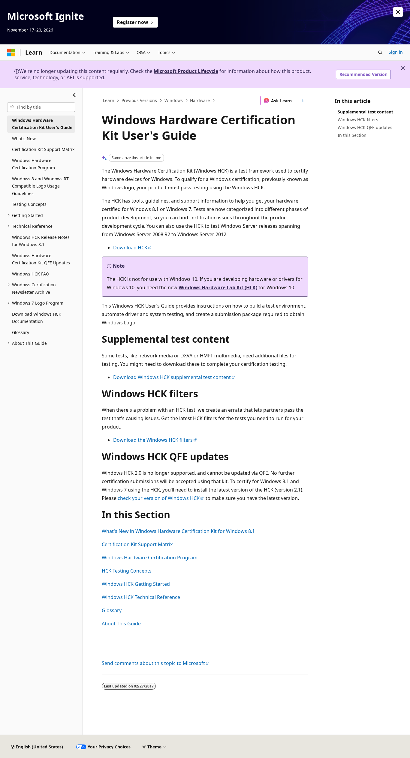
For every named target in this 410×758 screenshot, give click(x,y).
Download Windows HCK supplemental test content (172, 377)
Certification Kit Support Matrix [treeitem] (43, 149)
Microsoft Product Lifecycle (186, 71)
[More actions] (303, 100)
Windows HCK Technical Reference (141, 597)
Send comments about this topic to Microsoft (153, 663)
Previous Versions (139, 100)
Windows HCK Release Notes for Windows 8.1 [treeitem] (41, 241)
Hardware (200, 100)
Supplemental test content (365, 112)
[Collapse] (74, 95)
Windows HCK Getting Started (136, 584)
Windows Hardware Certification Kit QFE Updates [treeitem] (41, 259)
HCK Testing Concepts (127, 570)
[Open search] (380, 52)
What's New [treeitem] (24, 138)
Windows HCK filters (358, 119)
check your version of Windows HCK (159, 498)
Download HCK (130, 247)
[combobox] (41, 107)
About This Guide (121, 623)
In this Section (352, 135)
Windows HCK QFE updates (365, 127)
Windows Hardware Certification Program (149, 557)
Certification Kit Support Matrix (137, 544)
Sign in (396, 52)
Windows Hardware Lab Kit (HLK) (218, 287)
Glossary (112, 610)
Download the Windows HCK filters (153, 440)
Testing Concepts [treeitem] (29, 204)
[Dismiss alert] (398, 12)
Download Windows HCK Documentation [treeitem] (36, 317)
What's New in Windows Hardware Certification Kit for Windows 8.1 (178, 531)
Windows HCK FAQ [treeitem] (30, 274)
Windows (173, 100)
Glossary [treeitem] (20, 332)
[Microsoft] (11, 52)
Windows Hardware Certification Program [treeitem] (33, 164)
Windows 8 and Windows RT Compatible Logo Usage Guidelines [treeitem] (40, 186)
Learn (108, 100)
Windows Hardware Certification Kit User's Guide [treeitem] (42, 124)
